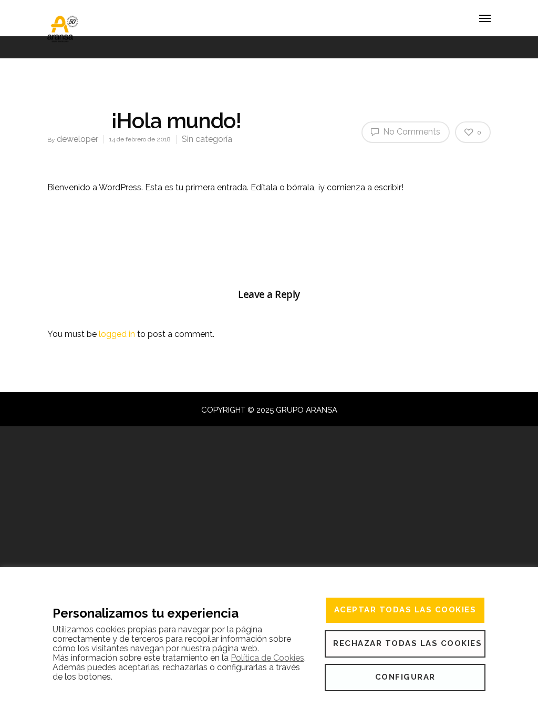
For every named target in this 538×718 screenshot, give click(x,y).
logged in (117, 334)
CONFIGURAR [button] (405, 677)
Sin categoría (207, 139)
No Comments (410, 132)
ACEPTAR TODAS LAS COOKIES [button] (405, 609)
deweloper (77, 139)
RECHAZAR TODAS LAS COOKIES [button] (407, 643)
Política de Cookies (267, 658)
